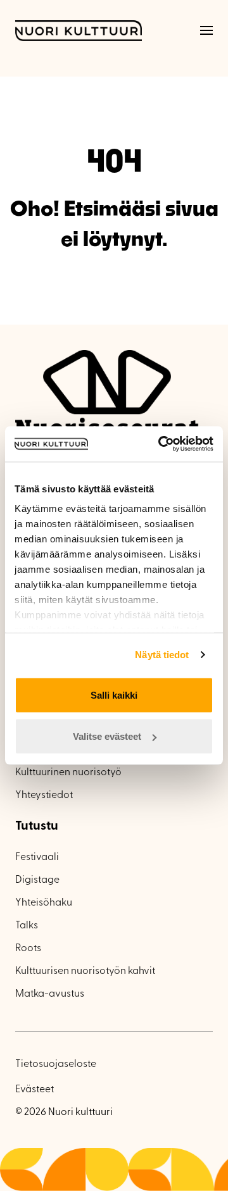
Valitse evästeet (107, 736)
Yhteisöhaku (43, 903)
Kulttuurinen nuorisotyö (68, 773)
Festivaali (37, 857)
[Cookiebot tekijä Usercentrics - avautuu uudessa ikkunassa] (160, 444)
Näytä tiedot (162, 654)
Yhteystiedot (44, 795)
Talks (26, 926)
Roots (28, 949)
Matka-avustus (49, 994)
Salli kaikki (114, 694)
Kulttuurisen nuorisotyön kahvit (85, 971)
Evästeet (34, 1090)
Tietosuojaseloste (55, 1064)
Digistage (37, 880)
